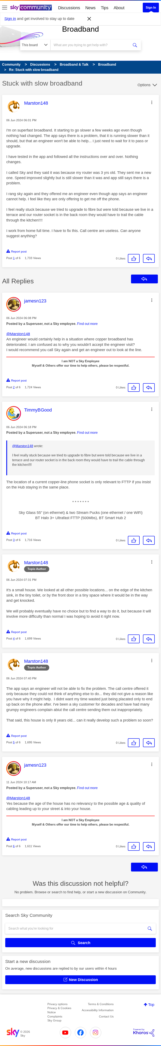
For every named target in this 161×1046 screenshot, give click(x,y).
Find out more (87, 324)
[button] (152, 102)
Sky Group (54, 1020)
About (119, 7)
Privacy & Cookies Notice (59, 1010)
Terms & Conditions (101, 1004)
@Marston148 (18, 334)
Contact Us (106, 1016)
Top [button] (151, 1005)
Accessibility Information (98, 1010)
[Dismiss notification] (89, 19)
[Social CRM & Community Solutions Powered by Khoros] (143, 1033)
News (90, 7)
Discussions (69, 7)
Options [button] (144, 85)
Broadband (80, 29)
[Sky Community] (31, 7)
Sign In (151, 7)
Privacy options (57, 1004)
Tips (104, 7)
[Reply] (149, 258)
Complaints (54, 1016)
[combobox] (91, 45)
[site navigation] (4, 8)
